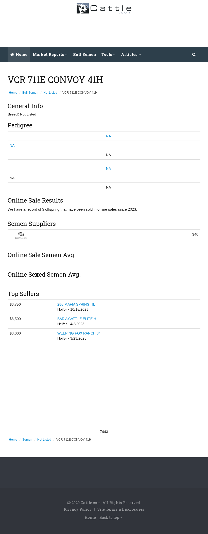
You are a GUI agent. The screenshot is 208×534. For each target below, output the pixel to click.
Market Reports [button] (49, 54)
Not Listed (50, 92)
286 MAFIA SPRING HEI (76, 304)
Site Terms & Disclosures (120, 509)
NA (108, 136)
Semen (27, 439)
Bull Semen (84, 54)
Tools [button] (107, 54)
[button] (194, 54)
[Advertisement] (112, 29)
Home (21, 54)
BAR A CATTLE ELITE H (76, 319)
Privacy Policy (78, 509)
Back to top (109, 517)
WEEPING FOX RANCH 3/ (78, 333)
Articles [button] (129, 54)
